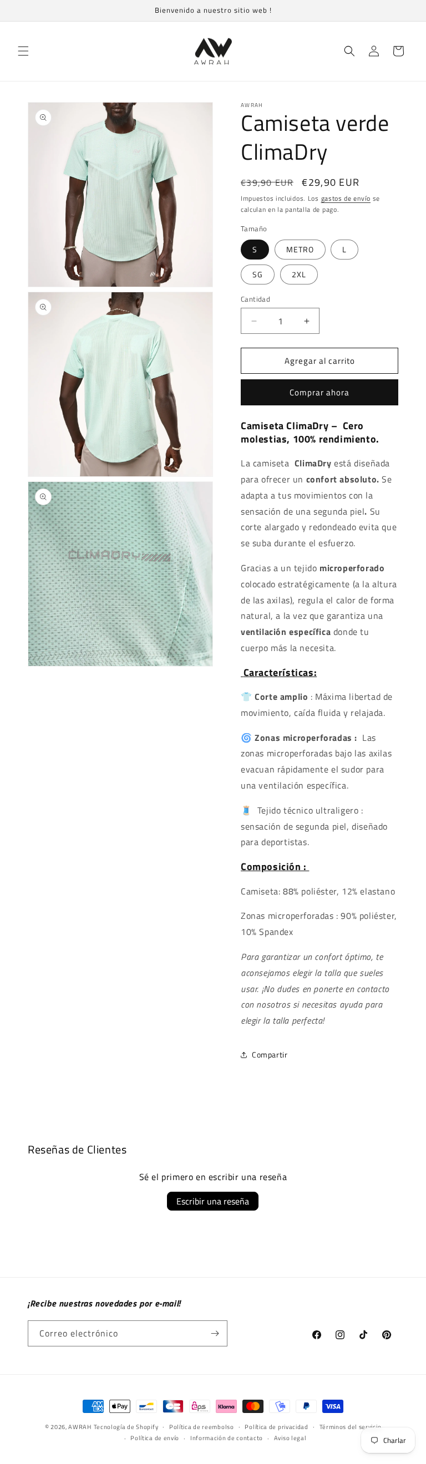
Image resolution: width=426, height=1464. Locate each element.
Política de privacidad (276, 1426)
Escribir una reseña (212, 1201)
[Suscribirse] (214, 1333)
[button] (23, 51)
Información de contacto (226, 1438)
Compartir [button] (269, 1054)
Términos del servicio (351, 1426)
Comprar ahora (319, 392)
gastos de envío (346, 198)
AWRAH (80, 1426)
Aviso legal (290, 1438)
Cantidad (255, 299)
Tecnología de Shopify (126, 1426)
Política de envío (154, 1438)
